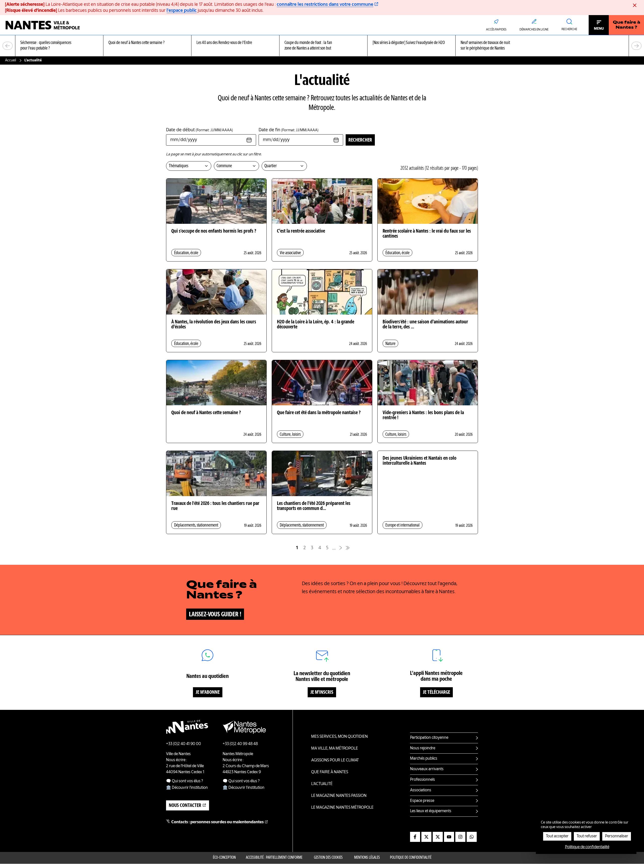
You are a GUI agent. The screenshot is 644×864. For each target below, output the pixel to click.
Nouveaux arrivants (427, 769)
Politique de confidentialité (410, 858)
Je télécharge (436, 692)
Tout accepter (557, 836)
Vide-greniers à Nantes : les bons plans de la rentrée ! (423, 415)
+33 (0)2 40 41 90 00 (183, 744)
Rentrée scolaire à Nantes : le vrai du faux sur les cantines (427, 234)
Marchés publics (423, 759)
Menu (599, 28)
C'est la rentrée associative (301, 231)
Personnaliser (616, 836)
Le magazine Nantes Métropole (342, 808)
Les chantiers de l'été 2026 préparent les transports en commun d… (313, 506)
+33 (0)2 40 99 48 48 (240, 744)
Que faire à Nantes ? (626, 25)
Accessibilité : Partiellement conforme (274, 858)
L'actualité (322, 784)
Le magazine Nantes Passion (339, 796)
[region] (322, 46)
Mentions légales (367, 858)
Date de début (199, 130)
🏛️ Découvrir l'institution (187, 788)
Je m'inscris (321, 692)
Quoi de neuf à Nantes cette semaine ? (206, 412)
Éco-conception (224, 858)
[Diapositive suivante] (636, 46)
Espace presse (422, 801)
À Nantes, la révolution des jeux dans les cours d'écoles (213, 325)
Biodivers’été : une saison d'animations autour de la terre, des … (425, 325)
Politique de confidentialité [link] (587, 847)
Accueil (10, 60)
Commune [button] (224, 166)
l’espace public (182, 10)
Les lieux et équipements (430, 811)
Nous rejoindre (422, 748)
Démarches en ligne (533, 29)
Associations (420, 790)
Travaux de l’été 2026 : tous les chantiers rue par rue (215, 506)
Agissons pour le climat (335, 760)
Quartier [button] (270, 166)
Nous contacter (185, 805)
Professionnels (422, 780)
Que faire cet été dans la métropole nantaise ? (318, 412)
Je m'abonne (208, 692)
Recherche (569, 29)
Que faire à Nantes (329, 772)
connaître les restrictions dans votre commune (325, 4)
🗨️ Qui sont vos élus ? (184, 781)
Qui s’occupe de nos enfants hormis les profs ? (213, 231)
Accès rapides (496, 29)
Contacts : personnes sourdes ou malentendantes (217, 822)
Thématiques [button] (178, 166)
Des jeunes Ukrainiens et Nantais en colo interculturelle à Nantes (419, 461)
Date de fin (288, 130)
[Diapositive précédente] (8, 46)
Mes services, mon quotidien (339, 737)
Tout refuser (587, 836)
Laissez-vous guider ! (215, 614)
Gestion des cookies (328, 858)
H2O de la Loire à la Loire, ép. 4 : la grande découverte (315, 325)
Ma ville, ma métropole (334, 749)
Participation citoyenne (429, 738)
